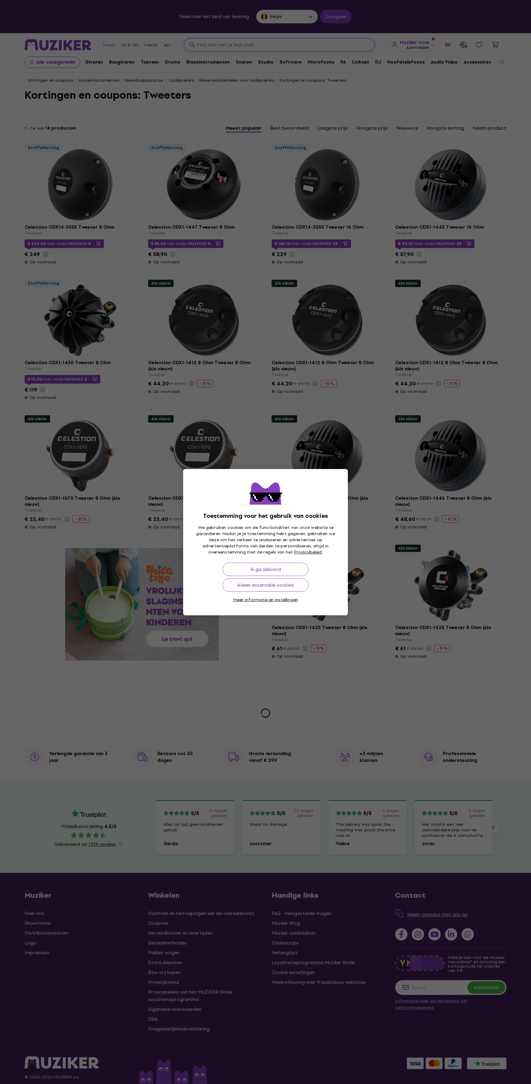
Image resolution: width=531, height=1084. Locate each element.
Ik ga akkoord (265, 569)
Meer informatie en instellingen (265, 600)
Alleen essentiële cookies (265, 585)
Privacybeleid (308, 552)
